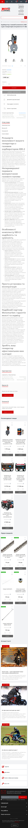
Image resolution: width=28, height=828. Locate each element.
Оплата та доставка (11, 108)
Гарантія (7, 766)
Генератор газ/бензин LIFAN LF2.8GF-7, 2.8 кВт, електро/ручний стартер (20, 478)
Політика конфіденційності (12, 799)
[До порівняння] (12, 425)
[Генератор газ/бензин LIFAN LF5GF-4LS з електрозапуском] (7, 504)
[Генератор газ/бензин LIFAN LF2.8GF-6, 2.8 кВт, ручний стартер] (7, 467)
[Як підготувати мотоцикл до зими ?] (14, 695)
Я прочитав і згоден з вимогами (13, 799)
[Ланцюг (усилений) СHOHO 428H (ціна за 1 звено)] (20, 546)
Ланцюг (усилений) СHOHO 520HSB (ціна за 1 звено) (7, 556)
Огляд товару (6, 122)
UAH (21, 1)
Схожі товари (5, 133)
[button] (11, 1)
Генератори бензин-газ (14, 21)
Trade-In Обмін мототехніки (11, 778)
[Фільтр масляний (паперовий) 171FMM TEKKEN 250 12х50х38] (20, 580)
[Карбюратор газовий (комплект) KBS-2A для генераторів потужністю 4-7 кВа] (20, 431)
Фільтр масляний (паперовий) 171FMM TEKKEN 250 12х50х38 (20, 590)
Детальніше (17, 821)
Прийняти (15, 825)
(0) (12, 65)
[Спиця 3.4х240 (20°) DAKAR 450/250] (7, 615)
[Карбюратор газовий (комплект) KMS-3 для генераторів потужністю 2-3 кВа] (7, 431)
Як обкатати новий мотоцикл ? (10, 750)
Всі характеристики (22, 112)
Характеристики (6, 125)
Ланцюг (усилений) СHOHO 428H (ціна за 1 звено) (20, 556)
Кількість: (4, 82)
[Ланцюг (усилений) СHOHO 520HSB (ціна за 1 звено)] (7, 546)
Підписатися (22, 797)
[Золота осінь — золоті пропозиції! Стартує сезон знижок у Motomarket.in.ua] (14, 657)
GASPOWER (9, 69)
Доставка (7, 772)
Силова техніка (6, 21)
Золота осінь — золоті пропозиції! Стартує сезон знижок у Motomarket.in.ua (12, 672)
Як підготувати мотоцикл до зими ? (11, 710)
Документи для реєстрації (13, 99)
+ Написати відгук (7, 395)
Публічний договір (11, 95)
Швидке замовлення (14, 92)
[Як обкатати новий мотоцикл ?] (14, 735)
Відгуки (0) (4, 128)
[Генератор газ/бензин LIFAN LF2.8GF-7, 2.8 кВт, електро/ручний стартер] (20, 467)
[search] (25, 17)
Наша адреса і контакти (13, 104)
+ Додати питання (7, 412)
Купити (14, 88)
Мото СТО (6, 783)
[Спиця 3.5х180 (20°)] (7, 580)
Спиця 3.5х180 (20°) (7, 589)
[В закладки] (12, 423)
